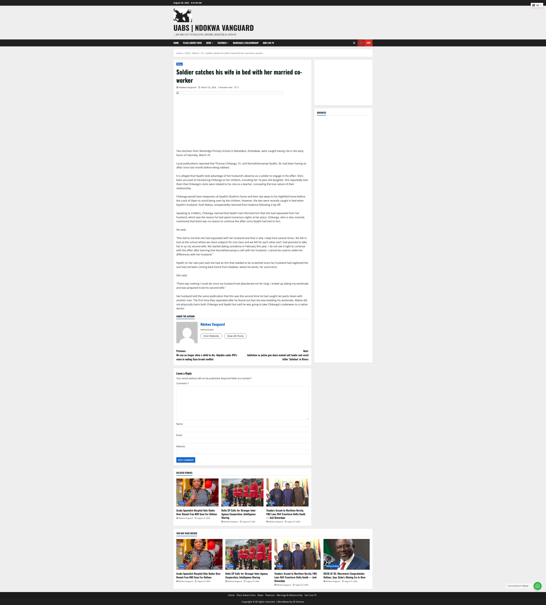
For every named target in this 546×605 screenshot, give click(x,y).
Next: (278, 355)
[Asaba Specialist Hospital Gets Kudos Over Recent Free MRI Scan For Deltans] (197, 492)
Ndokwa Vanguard (187, 87)
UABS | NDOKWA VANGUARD (213, 27)
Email (179, 435)
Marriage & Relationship (246, 43)
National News (332, 566)
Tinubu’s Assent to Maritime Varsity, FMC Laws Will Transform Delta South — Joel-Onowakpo (285, 513)
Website (180, 446)
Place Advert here (192, 43)
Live (368, 42)
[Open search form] (354, 43)
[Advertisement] (343, 82)
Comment (182, 383)
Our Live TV (268, 43)
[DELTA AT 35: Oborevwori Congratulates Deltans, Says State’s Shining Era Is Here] (346, 554)
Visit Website (211, 336)
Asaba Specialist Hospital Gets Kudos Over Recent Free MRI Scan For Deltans (196, 512)
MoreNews (283, 601)
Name (179, 423)
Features (222, 43)
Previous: (206, 355)
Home (176, 43)
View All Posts (235, 336)
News (208, 43)
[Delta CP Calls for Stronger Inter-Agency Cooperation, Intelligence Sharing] (242, 492)
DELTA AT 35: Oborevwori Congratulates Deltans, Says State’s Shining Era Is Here (344, 575)
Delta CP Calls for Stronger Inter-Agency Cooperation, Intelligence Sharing (238, 513)
